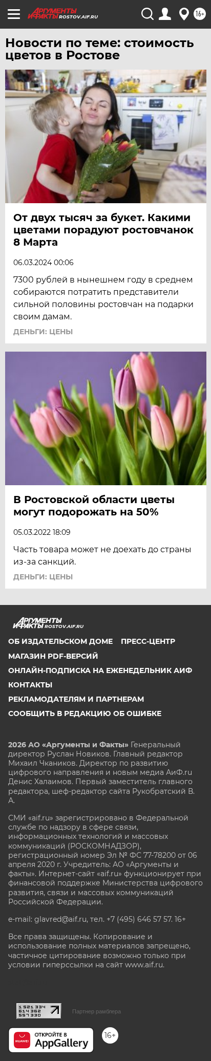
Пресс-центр (148, 641)
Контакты (30, 684)
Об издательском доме (60, 641)
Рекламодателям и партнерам (76, 699)
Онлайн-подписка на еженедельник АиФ (100, 670)
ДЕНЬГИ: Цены (43, 331)
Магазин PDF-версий (53, 656)
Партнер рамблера (96, 1011)
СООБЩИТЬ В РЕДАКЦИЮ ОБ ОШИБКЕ (84, 713)
